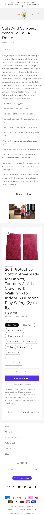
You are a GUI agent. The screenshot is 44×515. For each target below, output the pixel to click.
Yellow (10, 347)
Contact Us (10, 448)
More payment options (22, 384)
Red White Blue (15, 330)
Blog (7, 454)
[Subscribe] (36, 469)
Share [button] (7, 49)
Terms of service (16, 513)
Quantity (8, 358)
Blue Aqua (28, 325)
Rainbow (31, 341)
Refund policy (11, 443)
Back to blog (23, 194)
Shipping (8, 316)
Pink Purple (13, 352)
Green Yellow (13, 336)
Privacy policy (32, 509)
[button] (5, 14)
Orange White (14, 341)
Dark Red (11, 325)
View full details (29, 412)
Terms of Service (12, 437)
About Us (9, 432)
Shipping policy (30, 513)
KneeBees (20, 506)
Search (8, 426)
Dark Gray (25, 347)
